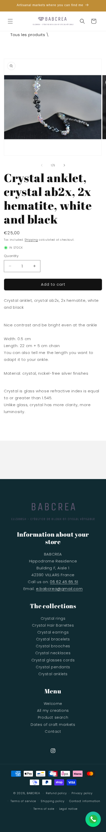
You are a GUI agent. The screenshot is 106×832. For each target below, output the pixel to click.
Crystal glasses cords (53, 660)
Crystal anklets (53, 673)
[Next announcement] (96, 5)
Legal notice (68, 809)
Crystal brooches (53, 646)
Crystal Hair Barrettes (53, 625)
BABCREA (33, 793)
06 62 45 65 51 (64, 581)
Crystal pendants (53, 667)
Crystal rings (53, 618)
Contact (53, 731)
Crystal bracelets (53, 639)
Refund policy (56, 793)
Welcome (53, 703)
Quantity (11, 255)
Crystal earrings (53, 632)
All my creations (53, 710)
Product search (53, 717)
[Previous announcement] (9, 5)
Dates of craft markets (53, 724)
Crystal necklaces (52, 653)
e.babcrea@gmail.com (59, 588)
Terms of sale (43, 809)
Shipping (31, 240)
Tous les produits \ (30, 34)
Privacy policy (82, 793)
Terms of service (23, 801)
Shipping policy (53, 801)
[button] (10, 21)
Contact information (84, 801)
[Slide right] (64, 165)
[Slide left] (41, 165)
